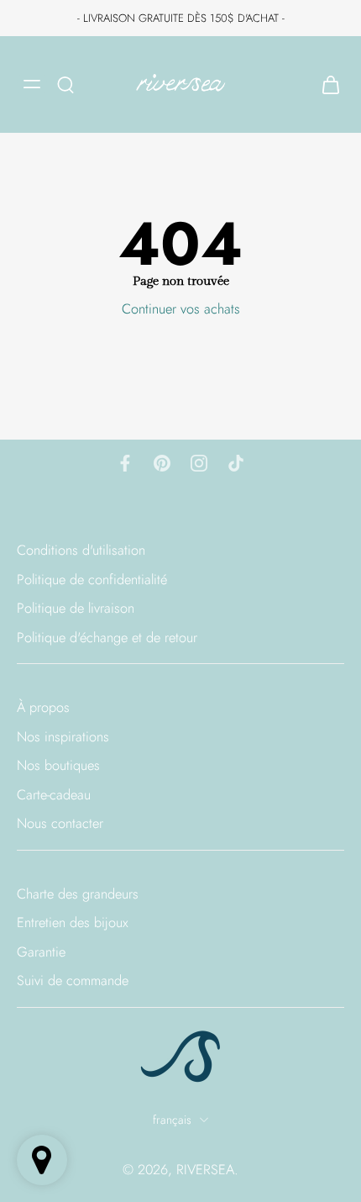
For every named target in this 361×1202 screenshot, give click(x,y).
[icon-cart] (325, 84)
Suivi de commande (72, 980)
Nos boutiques (58, 765)
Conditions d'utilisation (81, 550)
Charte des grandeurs (78, 894)
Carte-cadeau (54, 794)
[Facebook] (125, 463)
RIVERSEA (205, 1169)
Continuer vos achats (181, 308)
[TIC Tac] (235, 463)
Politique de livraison (75, 608)
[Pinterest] (162, 463)
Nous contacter (60, 823)
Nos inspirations (63, 736)
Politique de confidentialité (92, 578)
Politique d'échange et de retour (107, 636)
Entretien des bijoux (72, 922)
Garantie (41, 952)
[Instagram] (198, 463)
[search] (65, 84)
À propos (43, 707)
